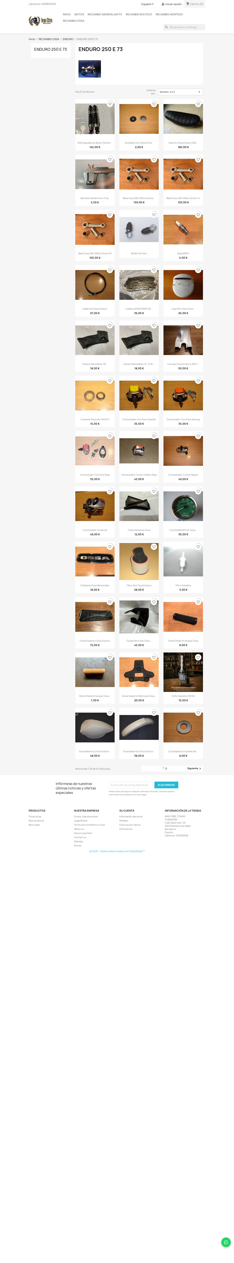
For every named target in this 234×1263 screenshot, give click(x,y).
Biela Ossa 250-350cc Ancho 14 (183, 198)
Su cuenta (126, 810)
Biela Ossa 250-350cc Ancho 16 (95, 253)
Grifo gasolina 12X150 (183, 695)
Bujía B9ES (183, 253)
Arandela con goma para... (139, 142)
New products (36, 820)
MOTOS (79, 14)
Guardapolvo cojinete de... (183, 751)
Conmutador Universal (95, 530)
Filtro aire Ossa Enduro (139, 585)
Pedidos (123, 820)
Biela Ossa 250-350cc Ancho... (139, 198)
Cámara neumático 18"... (95, 364)
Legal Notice (80, 820)
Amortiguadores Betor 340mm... (95, 142)
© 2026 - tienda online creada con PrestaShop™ (117, 851)
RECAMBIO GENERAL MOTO (105, 14)
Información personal (130, 816)
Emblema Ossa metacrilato (95, 585)
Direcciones (125, 828)
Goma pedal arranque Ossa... (95, 695)
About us (79, 828)
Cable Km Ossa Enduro (94, 308)
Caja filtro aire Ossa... (183, 308)
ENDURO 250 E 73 (50, 49)
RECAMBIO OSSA (73, 21)
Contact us (80, 837)
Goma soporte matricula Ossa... (139, 695)
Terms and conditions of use (89, 824)
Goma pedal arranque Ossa (183, 640)
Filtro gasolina (183, 585)
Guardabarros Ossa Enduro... (95, 751)
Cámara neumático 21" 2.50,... (139, 364)
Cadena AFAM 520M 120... (139, 308)
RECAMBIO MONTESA (169, 14)
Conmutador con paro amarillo (139, 419)
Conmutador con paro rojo (95, 474)
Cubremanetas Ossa (139, 530)
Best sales (34, 824)
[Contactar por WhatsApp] (226, 1242)
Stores (78, 845)
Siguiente (194, 768)
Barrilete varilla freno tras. (95, 198)
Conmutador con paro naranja (183, 419)
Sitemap (78, 841)
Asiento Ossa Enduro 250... (183, 142)
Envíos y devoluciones (86, 816)
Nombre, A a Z (180, 92)
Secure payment (83, 833)
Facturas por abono (130, 824)
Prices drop (35, 816)
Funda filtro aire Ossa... (139, 640)
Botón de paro (139, 253)
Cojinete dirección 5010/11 (95, 419)
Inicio (67, 14)
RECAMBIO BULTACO (139, 14)
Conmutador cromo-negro (183, 474)
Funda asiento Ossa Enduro (95, 640)
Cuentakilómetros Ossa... (183, 530)
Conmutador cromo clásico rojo (139, 474)
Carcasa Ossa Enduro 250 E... (183, 364)
